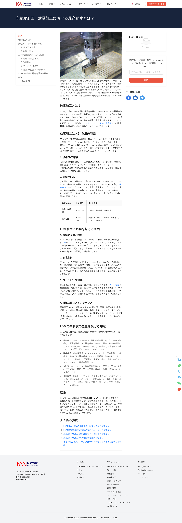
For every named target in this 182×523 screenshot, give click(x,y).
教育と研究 (111, 499)
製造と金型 (111, 470)
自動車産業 (111, 477)
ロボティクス (112, 506)
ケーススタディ (144, 477)
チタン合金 (114, 284)
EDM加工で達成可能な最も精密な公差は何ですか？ (86, 425)
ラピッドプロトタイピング (117, 466)
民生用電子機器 (113, 484)
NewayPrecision (144, 466)
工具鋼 (108, 123)
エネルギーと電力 (114, 491)
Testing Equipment (146, 470)
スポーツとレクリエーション (118, 502)
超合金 (79, 470)
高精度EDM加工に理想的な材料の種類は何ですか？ (86, 433)
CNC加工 (80, 473)
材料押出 (80, 477)
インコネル (99, 123)
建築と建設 (111, 488)
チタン (89, 123)
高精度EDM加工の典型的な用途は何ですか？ (83, 437)
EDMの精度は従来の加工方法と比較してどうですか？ (87, 429)
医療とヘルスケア (114, 481)
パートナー (142, 473)
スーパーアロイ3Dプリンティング (90, 466)
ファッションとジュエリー (117, 495)
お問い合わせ (111, 4)
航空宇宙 (110, 473)
